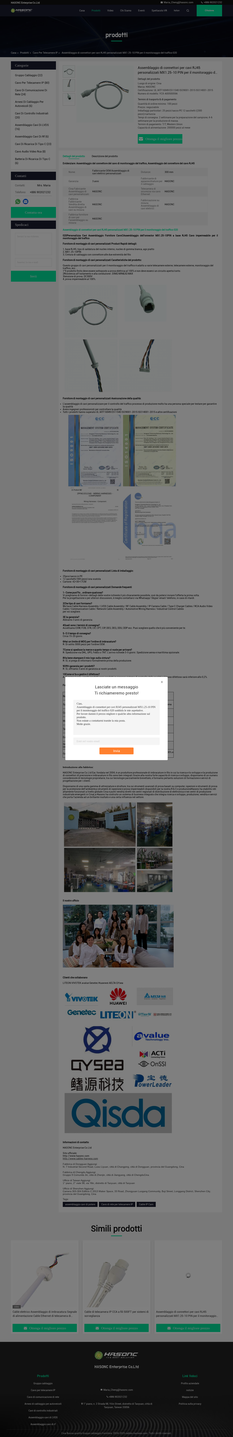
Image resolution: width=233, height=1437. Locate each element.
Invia (116, 751)
